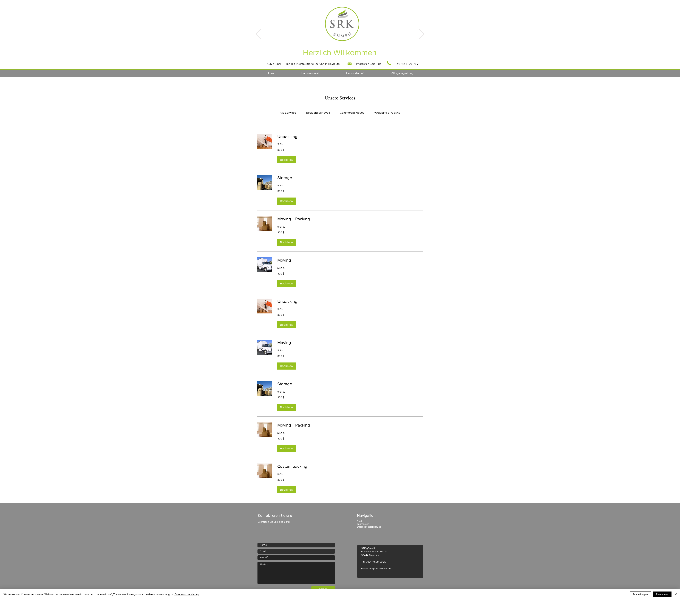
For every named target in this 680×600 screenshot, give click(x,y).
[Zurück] (258, 34)
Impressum (363, 523)
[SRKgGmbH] (331, 61)
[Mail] (349, 64)
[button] (286, 159)
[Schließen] (676, 594)
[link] (288, 112)
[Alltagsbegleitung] (349, 61)
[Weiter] (421, 34)
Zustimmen (662, 594)
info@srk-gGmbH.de (368, 63)
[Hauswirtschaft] (345, 61)
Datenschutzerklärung (186, 594)
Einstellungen (640, 594)
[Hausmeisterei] (340, 61)
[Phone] (388, 63)
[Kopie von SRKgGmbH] (335, 61)
